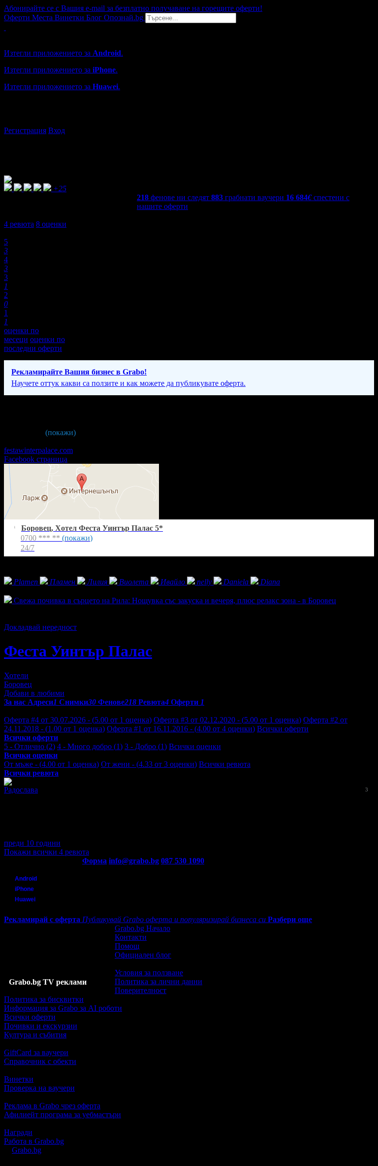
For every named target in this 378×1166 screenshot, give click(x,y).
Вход (56, 130)
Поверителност (140, 990)
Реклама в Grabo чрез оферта (52, 1105)
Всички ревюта (225, 764)
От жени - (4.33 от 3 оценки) (149, 764)
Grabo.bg (26, 1150)
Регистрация (25, 130)
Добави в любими (34, 693)
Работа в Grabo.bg (34, 1141)
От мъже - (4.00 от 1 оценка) (51, 764)
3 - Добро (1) (146, 746)
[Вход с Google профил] (189, 120)
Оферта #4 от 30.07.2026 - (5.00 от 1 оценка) (78, 720)
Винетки (18, 1079)
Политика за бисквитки (44, 999)
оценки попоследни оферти (34, 343)
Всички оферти (283, 728)
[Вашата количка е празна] (5, 27)
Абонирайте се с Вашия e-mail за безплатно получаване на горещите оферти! (133, 8)
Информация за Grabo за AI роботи (63, 1008)
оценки (51, 224)
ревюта (19, 224)
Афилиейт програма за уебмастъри (62, 1114)
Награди (18, 1132)
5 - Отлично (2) (29, 746)
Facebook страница (35, 459)
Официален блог (143, 955)
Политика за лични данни (158, 981)
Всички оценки (195, 746)
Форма (94, 861)
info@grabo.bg (134, 861)
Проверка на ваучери (39, 1088)
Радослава (21, 790)
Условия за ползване (149, 972)
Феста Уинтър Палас (78, 651)
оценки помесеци (21, 334)
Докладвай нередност (40, 627)
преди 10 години (32, 843)
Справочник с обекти (40, 1061)
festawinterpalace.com (38, 450)
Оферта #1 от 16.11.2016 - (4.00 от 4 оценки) (181, 728)
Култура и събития (35, 1034)
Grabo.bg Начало (142, 928)
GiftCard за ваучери (36, 1052)
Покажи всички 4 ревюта (46, 852)
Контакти (131, 937)
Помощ (127, 946)
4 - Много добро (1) (90, 746)
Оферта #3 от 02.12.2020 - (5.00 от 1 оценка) (227, 720)
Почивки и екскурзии (40, 1026)
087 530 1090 (182, 861)
